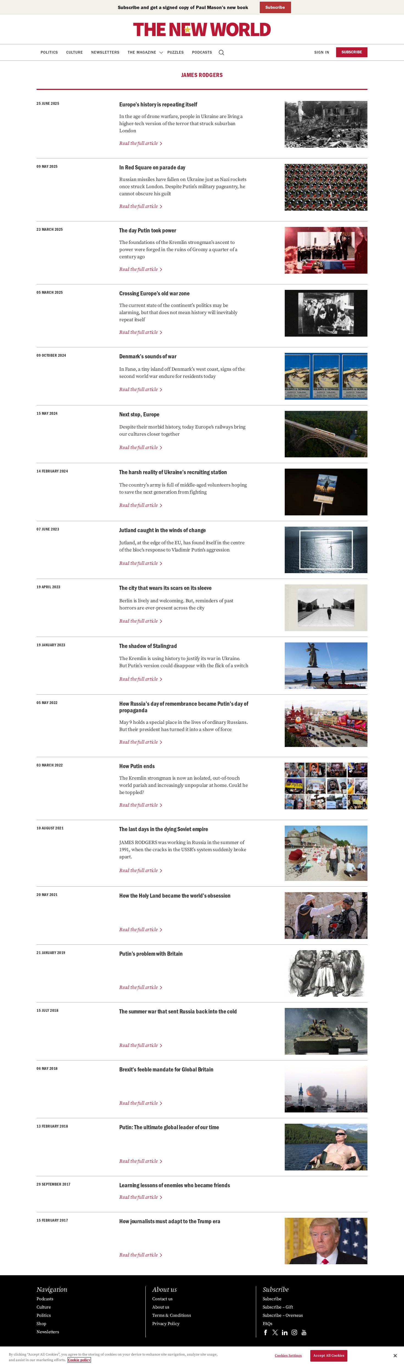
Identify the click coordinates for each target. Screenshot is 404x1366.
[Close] (395, 1355)
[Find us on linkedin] (284, 1334)
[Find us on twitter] (275, 1334)
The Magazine (142, 52)
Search (222, 52)
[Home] (202, 29)
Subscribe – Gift (278, 1307)
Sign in (321, 52)
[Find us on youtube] (304, 1334)
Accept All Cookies (328, 1355)
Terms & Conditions (171, 1315)
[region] (202, 1356)
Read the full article (138, 143)
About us (160, 1307)
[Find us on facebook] (265, 1334)
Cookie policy (79, 1360)
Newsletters (105, 52)
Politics (49, 52)
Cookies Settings (288, 1355)
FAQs (267, 1323)
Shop (41, 1323)
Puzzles (175, 52)
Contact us (162, 1299)
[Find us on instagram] (294, 1334)
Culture (74, 52)
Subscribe (275, 7)
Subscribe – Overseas (283, 1315)
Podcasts (202, 52)
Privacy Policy (165, 1323)
